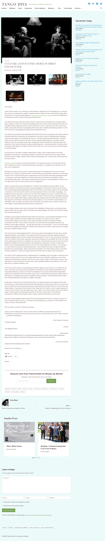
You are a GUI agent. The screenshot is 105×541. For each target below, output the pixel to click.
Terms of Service (34, 527)
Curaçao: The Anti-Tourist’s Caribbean (87, 58)
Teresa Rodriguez (12, 449)
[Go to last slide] (6, 439)
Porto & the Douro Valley (83, 74)
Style (20, 8)
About (5, 527)
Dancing (14, 388)
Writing (23, 392)
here (24, 300)
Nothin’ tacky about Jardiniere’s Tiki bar (13, 407)
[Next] (66, 439)
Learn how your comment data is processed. (38, 515)
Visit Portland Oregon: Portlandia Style (87, 43)
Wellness (12, 8)
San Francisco (53, 388)
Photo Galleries (40, 8)
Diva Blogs (78, 30)
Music (31, 388)
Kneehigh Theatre (10, 163)
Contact (10, 527)
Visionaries (28, 8)
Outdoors (37, 388)
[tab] (33, 457)
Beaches (7, 388)
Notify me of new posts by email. (13, 505)
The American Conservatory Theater (41, 115)
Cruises (77, 77)
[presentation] (19, 432)
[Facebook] (89, 4)
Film (59, 8)
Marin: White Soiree (14, 446)
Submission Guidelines (21, 527)
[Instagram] (97, 4)
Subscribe (51, 381)
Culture (4, 8)
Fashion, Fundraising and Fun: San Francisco (58, 407)
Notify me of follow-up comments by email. (17, 502)
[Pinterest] (101, 4)
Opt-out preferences (47, 527)
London (25, 388)
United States (15, 392)
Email (28, 497)
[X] (93, 4)
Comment (6, 478)
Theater (61, 388)
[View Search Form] (101, 8)
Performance (45, 388)
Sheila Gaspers (45, 451)
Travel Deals (68, 8)
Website (52, 497)
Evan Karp (8, 70)
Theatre (7, 392)
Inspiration (78, 39)
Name (5, 497)
